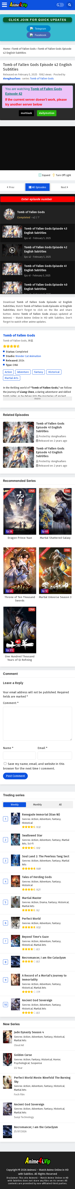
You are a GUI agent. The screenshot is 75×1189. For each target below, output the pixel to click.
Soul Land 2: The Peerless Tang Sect (45, 856)
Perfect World (31, 918)
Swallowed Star (32, 835)
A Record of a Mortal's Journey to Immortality (44, 977)
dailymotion (46, 113)
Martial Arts (11, 378)
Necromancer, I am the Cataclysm (44, 957)
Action (8, 371)
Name (8, 748)
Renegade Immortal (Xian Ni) (41, 814)
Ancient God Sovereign (37, 1000)
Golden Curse (23, 1055)
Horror (56, 1059)
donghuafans (11, 78)
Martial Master (31, 898)
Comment (11, 703)
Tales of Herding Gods (37, 877)
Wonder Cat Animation (28, 356)
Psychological (22, 1063)
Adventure (23, 371)
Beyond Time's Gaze (35, 937)
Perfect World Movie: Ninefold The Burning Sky (42, 1079)
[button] (38, 35)
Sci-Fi (31, 843)
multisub (26, 113)
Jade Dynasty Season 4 (29, 1032)
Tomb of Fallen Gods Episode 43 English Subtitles (50, 452)
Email (42, 748)
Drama (43, 902)
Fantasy (38, 371)
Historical (54, 371)
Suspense (36, 1063)
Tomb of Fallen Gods (42, 78)
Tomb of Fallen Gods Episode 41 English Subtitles (50, 427)
